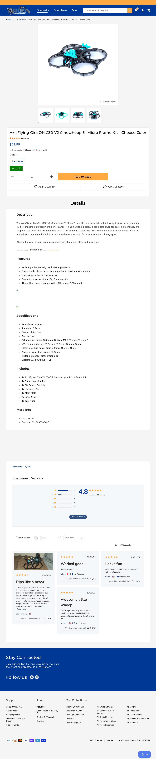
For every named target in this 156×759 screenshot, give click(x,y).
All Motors (131, 707)
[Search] (129, 10)
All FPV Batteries (134, 715)
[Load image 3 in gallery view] (78, 115)
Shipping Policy (13, 715)
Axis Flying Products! (53, 250)
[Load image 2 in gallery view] (61, 115)
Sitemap (110, 740)
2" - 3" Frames (19, 20)
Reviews (40, 721)
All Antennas (132, 722)
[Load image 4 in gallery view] (94, 115)
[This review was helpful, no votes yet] (43, 618)
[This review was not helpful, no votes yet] (48, 618)
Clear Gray (17, 161)
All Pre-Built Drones (75, 707)
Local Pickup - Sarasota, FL (47, 712)
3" (29, 250)
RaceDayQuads (142, 740)
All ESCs (70, 719)
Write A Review (78, 517)
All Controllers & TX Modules (105, 712)
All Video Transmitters (106, 721)
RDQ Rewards (12, 725)
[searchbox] (24, 538)
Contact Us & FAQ (14, 707)
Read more (21, 609)
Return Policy (12, 711)
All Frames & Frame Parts (138, 719)
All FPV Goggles (74, 722)
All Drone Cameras (105, 707)
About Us (41, 707)
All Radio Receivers (105, 717)
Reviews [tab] (17, 466)
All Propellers (133, 711)
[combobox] (50, 538)
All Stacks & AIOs (74, 711)
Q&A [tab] (28, 466)
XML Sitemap (96, 740)
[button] (43, 10)
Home (8, 20)
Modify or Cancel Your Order (15, 720)
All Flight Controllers (75, 715)
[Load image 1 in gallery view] (45, 115)
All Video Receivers (105, 725)
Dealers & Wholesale (46, 717)
